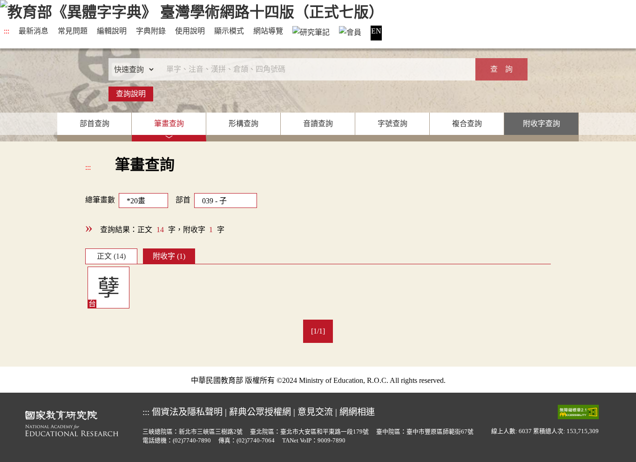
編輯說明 (112, 31)
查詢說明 (131, 94)
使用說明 (190, 31)
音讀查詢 (318, 123)
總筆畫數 (100, 200)
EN (376, 31)
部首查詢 (94, 123)
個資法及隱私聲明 (187, 412)
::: (6, 31)
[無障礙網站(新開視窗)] (578, 411)
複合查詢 (467, 123)
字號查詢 (392, 123)
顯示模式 (229, 31)
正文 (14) (111, 256)
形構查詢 (243, 123)
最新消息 (33, 31)
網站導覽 (268, 31)
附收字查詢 (541, 123)
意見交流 (315, 412)
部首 (183, 200)
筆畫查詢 (169, 123)
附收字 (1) (169, 256)
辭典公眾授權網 (260, 412)
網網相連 (357, 412)
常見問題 (73, 31)
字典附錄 (151, 31)
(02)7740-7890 (192, 440)
